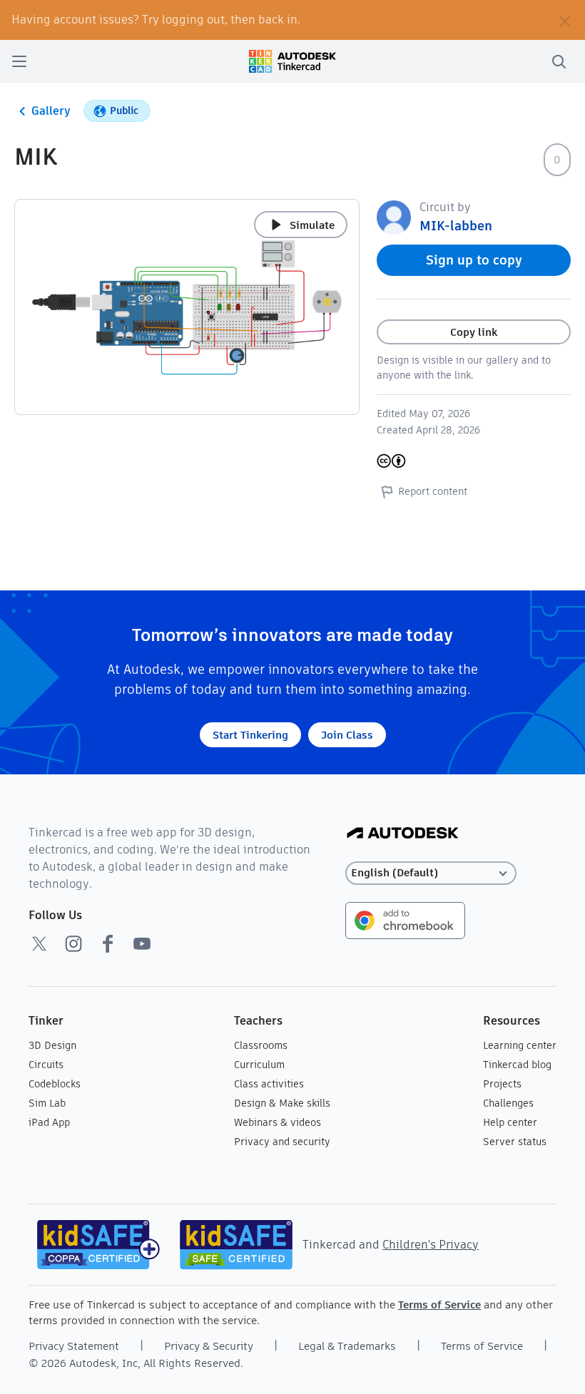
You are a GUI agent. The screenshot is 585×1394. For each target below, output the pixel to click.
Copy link (473, 331)
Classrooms (261, 1045)
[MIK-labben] (394, 216)
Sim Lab (47, 1103)
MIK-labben (455, 226)
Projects (502, 1084)
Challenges (508, 1103)
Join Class (347, 734)
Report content (432, 491)
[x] (39, 943)
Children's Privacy (430, 1244)
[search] (558, 61)
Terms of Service (439, 1304)
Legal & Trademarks (347, 1345)
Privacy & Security (208, 1345)
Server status (514, 1141)
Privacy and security (282, 1141)
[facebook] (107, 943)
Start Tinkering (250, 734)
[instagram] (73, 943)
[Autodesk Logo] (402, 834)
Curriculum (259, 1064)
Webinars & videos (277, 1122)
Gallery (51, 111)
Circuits (46, 1064)
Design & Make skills (282, 1103)
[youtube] (142, 943)
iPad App (49, 1122)
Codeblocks (55, 1084)
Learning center (519, 1045)
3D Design (52, 1045)
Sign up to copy (474, 260)
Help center (510, 1122)
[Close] (565, 20)
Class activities (269, 1084)
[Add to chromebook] (405, 919)
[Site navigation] (19, 61)
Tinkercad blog (517, 1064)
